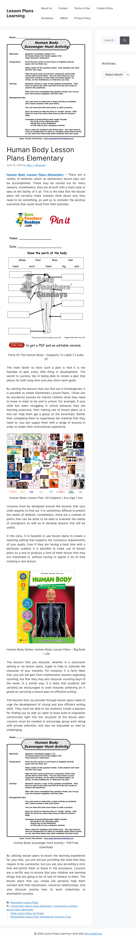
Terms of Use (82, 8)
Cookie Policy (105, 8)
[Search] (124, 40)
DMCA (64, 18)
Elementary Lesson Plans (24, 902)
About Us (46, 8)
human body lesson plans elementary (31, 906)
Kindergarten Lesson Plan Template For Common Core (40, 916)
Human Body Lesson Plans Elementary (35, 174)
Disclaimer (47, 18)
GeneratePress (93, 933)
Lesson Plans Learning (20, 13)
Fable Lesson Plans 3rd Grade (27, 913)
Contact (63, 8)
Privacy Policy (82, 18)
